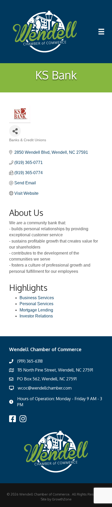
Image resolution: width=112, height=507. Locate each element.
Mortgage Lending (36, 310)
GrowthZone (62, 499)
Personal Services (36, 304)
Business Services (37, 298)
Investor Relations (36, 316)
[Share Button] (15, 131)
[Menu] (101, 31)
